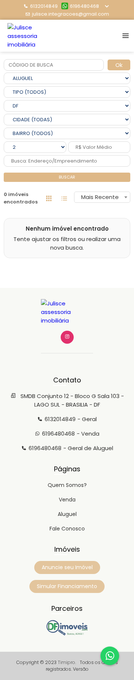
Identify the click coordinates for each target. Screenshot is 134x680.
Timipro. (67, 662)
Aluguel (67, 514)
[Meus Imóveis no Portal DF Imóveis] (67, 633)
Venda (67, 499)
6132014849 (44, 6)
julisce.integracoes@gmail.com (70, 13)
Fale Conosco (67, 528)
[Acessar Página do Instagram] (67, 337)
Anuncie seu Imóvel (67, 567)
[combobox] (102, 197)
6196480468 (84, 6)
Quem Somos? (67, 485)
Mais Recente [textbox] (100, 197)
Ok (118, 65)
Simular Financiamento (67, 586)
